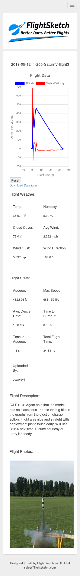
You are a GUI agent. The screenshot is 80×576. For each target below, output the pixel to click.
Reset (15, 180)
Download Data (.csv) (24, 185)
